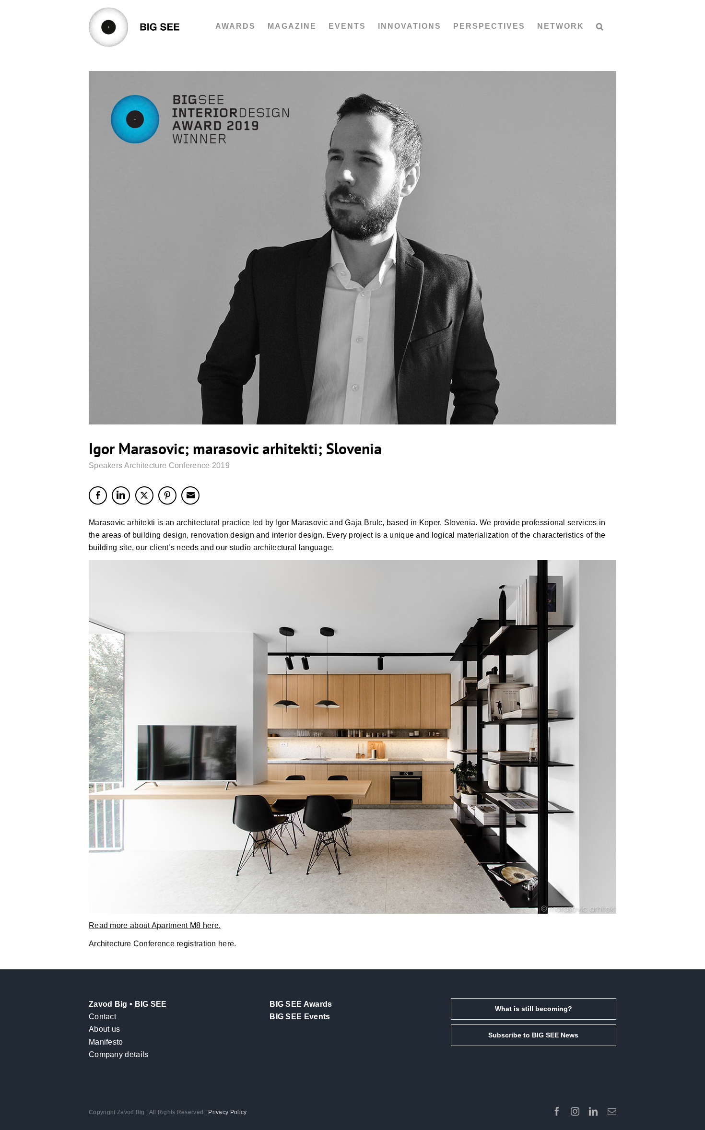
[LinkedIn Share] (121, 495)
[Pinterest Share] (167, 495)
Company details (119, 1054)
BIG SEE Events (300, 1016)
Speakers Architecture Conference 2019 (159, 465)
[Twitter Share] (144, 495)
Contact (102, 1016)
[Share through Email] (190, 495)
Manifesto (106, 1042)
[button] (600, 26)
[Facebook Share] (98, 495)
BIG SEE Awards (301, 1004)
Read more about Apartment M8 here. (155, 925)
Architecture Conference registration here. (162, 944)
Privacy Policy (227, 1112)
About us (104, 1029)
